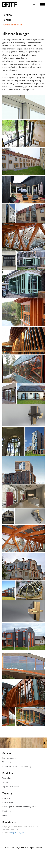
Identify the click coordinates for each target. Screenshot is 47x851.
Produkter (8, 773)
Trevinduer (8, 14)
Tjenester (7, 793)
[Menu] (42, 4)
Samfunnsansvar (9, 758)
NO (34, 4)
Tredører (7, 19)
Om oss (6, 753)
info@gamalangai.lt (16, 832)
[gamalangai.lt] (9, 4)
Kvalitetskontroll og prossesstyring (16, 766)
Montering (6, 811)
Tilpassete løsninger (12, 24)
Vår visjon (6, 762)
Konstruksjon (7, 802)
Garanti (5, 815)
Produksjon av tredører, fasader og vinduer (20, 806)
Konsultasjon (7, 798)
